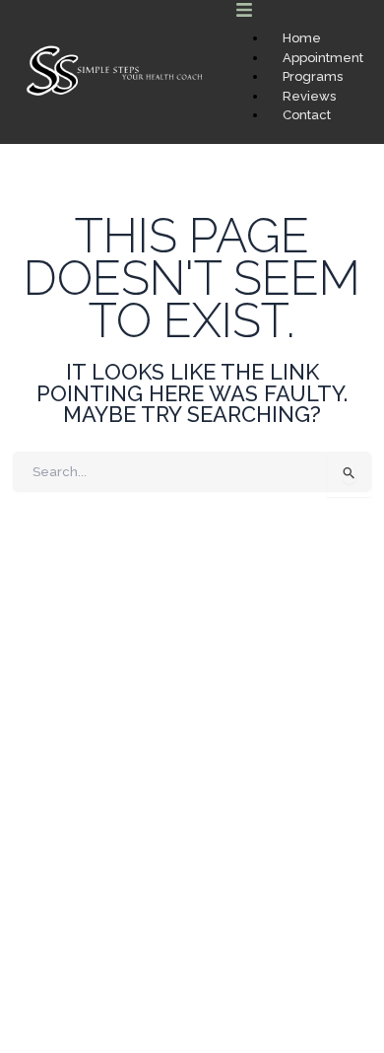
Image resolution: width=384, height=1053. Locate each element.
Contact (307, 114)
